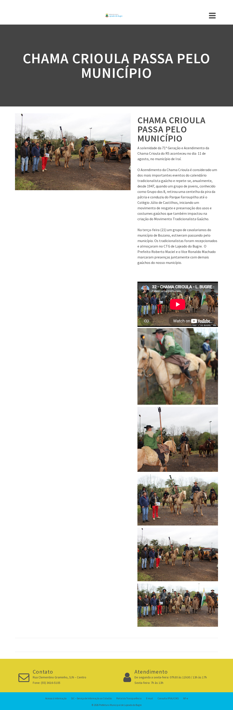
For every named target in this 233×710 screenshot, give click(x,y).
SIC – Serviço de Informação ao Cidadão (91, 698)
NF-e (185, 698)
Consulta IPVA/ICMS (168, 698)
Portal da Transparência (129, 698)
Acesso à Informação (55, 698)
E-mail (149, 698)
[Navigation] (212, 15)
